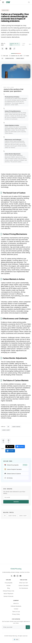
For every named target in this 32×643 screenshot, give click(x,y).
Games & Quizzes (8, 596)
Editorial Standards (16, 606)
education (5, 10)
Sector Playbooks (8, 593)
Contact (16, 609)
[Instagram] (17, 576)
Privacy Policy (16, 614)
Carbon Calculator (23, 585)
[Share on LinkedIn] (10, 48)
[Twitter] (11, 576)
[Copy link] (14, 48)
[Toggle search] (29, 2)
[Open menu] (3, 2)
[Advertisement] (16, 544)
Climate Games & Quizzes (12, 473)
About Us (16, 603)
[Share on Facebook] (6, 48)
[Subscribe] (28, 627)
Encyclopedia (8, 582)
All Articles (8, 478)
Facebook (21, 446)
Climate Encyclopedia (15, 465)
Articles (8, 585)
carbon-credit (20, 58)
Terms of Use (16, 611)
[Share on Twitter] (2, 48)
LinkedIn (11, 450)
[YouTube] (20, 576)
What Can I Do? (23, 582)
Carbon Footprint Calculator (13, 469)
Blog (8, 588)
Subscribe (16, 501)
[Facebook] (14, 576)
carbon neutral (9, 58)
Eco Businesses (23, 588)
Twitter (11, 446)
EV (2, 58)
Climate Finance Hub (8, 591)
